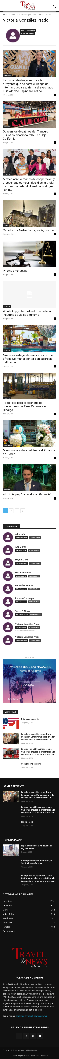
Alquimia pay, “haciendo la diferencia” (27, 494)
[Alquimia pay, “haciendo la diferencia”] (29, 477)
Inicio (5, 14)
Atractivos (7, 75)
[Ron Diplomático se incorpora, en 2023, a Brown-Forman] (11, 864)
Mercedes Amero (24, 585)
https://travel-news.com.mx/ (25, 630)
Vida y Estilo (8, 446)
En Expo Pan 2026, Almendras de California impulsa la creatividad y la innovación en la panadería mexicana (38, 752)
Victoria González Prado (27, 624)
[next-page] (22, 510)
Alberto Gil (20, 534)
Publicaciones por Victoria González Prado (34, 14)
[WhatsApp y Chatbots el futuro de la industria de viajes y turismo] (29, 294)
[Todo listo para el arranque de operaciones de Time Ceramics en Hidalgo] (29, 386)
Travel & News (22, 611)
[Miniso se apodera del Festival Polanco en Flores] (29, 433)
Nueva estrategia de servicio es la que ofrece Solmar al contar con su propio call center (28, 358)
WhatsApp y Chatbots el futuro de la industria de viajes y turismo (27, 312)
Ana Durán (20, 546)
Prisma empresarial (15, 270)
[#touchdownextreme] (11, 768)
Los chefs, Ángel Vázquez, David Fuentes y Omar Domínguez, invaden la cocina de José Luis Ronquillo (38, 737)
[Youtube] (40, 1036)
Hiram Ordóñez (23, 572)
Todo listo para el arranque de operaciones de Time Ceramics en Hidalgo (25, 406)
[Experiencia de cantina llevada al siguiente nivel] (11, 850)
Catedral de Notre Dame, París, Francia (28, 230)
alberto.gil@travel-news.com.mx (31, 1016)
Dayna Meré (21, 559)
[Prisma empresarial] (29, 254)
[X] (33, 1036)
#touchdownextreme (31, 764)
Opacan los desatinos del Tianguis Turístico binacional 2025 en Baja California (25, 135)
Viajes (6, 225)
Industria (7, 127)
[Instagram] (26, 1036)
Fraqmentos (27, 822)
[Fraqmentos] (11, 826)
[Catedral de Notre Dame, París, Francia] (29, 213)
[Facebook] (19, 1036)
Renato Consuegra (25, 598)
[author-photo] (13, 35)
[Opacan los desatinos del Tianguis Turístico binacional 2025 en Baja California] (29, 114)
